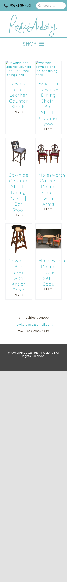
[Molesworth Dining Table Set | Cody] (49, 225)
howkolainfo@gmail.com (33, 325)
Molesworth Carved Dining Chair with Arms (51, 189)
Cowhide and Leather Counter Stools (18, 95)
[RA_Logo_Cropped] (33, 16)
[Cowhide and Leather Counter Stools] (19, 63)
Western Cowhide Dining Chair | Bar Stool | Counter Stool (48, 104)
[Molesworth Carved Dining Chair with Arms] (49, 140)
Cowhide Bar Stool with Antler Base (18, 275)
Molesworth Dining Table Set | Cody (51, 272)
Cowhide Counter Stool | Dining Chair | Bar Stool (18, 192)
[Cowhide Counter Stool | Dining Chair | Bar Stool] (19, 140)
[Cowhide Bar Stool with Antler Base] (19, 225)
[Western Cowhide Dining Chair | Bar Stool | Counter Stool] (49, 63)
